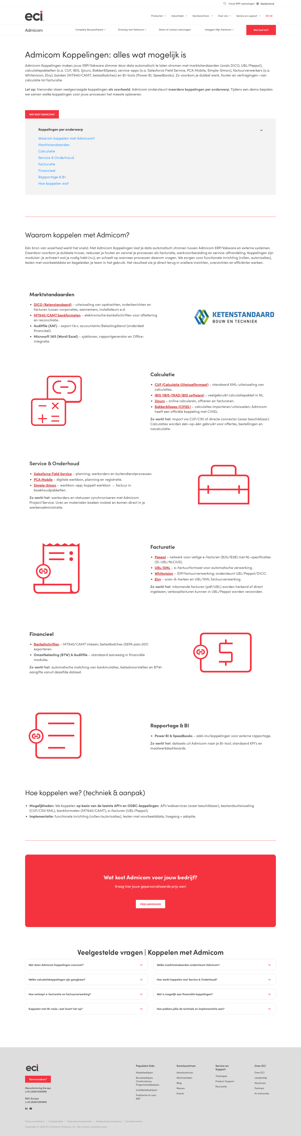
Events (180, 1093)
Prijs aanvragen (150, 904)
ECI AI (269, 15)
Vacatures (260, 1083)
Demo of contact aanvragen (175, 29)
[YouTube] (30, 1109)
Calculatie (46, 151)
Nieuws (181, 1088)
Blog (179, 1083)
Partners (259, 1088)
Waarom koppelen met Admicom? (66, 138)
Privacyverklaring (34, 1121)
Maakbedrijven (144, 1072)
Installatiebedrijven (146, 1090)
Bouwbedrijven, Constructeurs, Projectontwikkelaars (147, 1081)
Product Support (224, 1081)
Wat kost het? (261, 30)
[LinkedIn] (26, 1109)
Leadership (260, 1077)
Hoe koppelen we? (53, 183)
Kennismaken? (38, 1079)
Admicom (34, 30)
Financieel (47, 170)
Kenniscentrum (185, 1072)
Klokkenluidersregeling (108, 1121)
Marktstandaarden (54, 144)
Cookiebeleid (55, 1121)
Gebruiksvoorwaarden (79, 1121)
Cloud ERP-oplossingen (242, 3)
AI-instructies (261, 1093)
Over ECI (259, 1072)
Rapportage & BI (52, 176)
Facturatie (46, 164)
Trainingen (221, 1076)
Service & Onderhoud (56, 157)
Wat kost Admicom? (42, 114)
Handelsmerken (134, 1121)
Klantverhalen (184, 1077)
